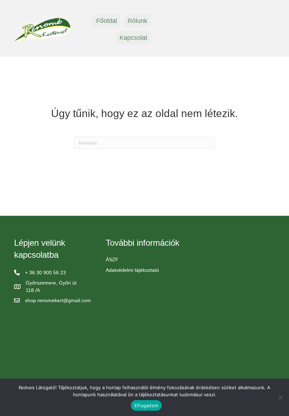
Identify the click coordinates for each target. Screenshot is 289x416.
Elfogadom (146, 405)
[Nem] (280, 397)
